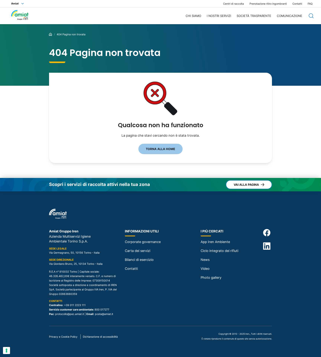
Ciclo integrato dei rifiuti (219, 251)
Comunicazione (289, 16)
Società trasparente (254, 16)
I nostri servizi (219, 16)
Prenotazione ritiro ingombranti (268, 3)
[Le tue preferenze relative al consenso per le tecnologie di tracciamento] (6, 350)
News (205, 260)
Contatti (297, 3)
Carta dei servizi (137, 251)
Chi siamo (193, 16)
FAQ (310, 3)
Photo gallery (211, 277)
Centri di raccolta (233, 3)
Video (205, 269)
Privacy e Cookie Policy (63, 336)
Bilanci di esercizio (139, 260)
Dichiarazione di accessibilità (100, 336)
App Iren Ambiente (215, 242)
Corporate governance (143, 242)
